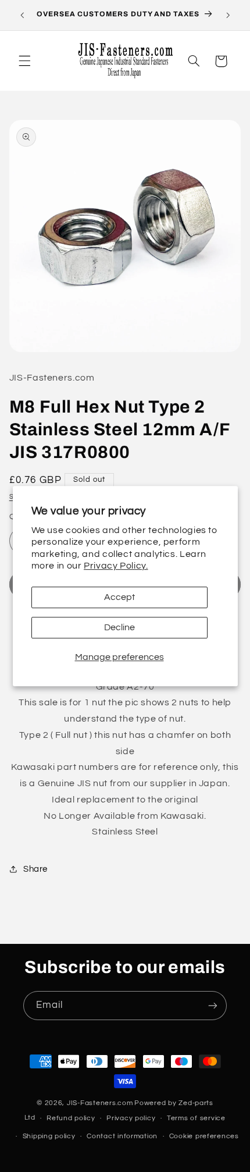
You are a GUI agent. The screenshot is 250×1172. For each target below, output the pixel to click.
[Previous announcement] (22, 15)
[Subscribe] (212, 1005)
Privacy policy (130, 1118)
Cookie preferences (204, 1136)
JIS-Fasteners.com (100, 1103)
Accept (119, 597)
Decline (119, 627)
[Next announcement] (228, 15)
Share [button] (35, 869)
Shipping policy (49, 1136)
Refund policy (71, 1118)
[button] (24, 61)
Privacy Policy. (116, 566)
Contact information (122, 1136)
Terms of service (196, 1118)
